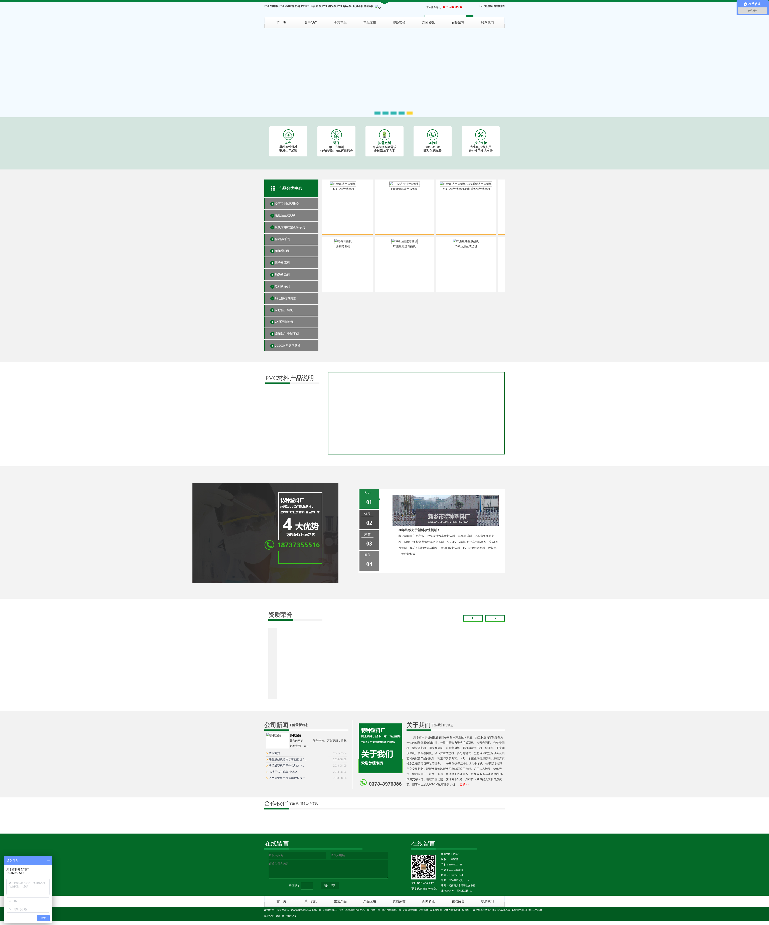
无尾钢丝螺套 (410, 910)
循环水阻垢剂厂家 (391, 910)
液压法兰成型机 (285, 215)
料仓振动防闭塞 (285, 298)
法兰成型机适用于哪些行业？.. (307, 759)
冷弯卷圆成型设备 (287, 203)
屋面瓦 (465, 910)
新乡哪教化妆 (289, 916)
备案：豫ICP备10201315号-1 (357, 922)
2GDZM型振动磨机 (287, 345)
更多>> (464, 784)
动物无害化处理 (452, 910)
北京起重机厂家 (312, 910)
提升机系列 (282, 262)
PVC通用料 (486, 6)
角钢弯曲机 (282, 251)
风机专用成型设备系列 (290, 227)
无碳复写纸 (283, 910)
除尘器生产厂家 (360, 910)
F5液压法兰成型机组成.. (307, 771)
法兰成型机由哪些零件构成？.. (307, 778)
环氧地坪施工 (330, 910)
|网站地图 (499, 6)
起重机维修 (436, 910)
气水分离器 (274, 916)
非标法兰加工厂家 (521, 910)
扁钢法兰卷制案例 (287, 333)
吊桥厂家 (375, 910)
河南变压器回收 (479, 910)
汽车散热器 (504, 910)
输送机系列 (282, 274)
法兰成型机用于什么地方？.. (307, 765)
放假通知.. (307, 753)
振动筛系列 (282, 239)
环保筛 (492, 910)
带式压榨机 (345, 910)
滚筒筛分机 (297, 910)
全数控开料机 (284, 310)
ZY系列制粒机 (284, 322)
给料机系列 (282, 286)
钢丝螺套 (423, 910)
